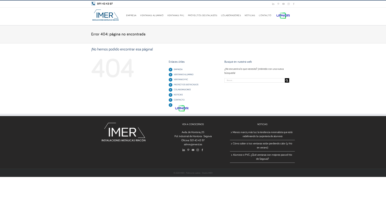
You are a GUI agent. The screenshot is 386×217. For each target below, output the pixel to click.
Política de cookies (193, 173)
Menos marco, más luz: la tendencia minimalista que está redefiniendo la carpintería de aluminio (262, 134)
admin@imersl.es (193, 144)
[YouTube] (193, 150)
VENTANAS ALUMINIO (183, 75)
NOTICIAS (178, 95)
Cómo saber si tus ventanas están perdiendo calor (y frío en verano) (262, 145)
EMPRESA (178, 69)
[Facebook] (202, 150)
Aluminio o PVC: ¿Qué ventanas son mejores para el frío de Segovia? (262, 157)
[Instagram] (197, 150)
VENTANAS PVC (181, 80)
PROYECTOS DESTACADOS (186, 85)
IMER (210, 173)
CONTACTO (179, 100)
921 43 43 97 (197, 140)
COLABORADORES (182, 90)
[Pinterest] (188, 150)
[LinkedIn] (183, 150)
